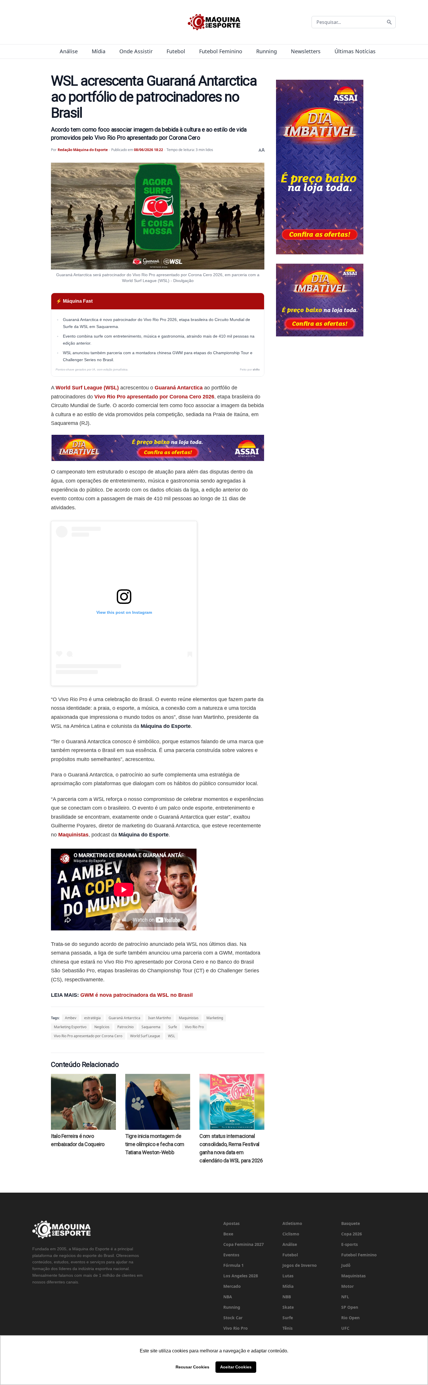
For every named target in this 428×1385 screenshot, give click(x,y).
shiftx (256, 369)
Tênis (287, 1328)
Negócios (101, 1026)
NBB (286, 1296)
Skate (288, 1307)
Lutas (287, 1275)
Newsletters (306, 51)
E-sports (349, 1244)
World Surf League (145, 1035)
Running (266, 51)
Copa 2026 (351, 1234)
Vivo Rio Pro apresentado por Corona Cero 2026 (154, 397)
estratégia (92, 1017)
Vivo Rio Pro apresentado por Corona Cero (88, 1035)
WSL (171, 1035)
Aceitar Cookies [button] (236, 1367)
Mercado (232, 1286)
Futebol (176, 51)
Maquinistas (73, 835)
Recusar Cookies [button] (192, 1367)
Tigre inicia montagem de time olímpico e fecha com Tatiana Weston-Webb (154, 1144)
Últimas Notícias (355, 51)
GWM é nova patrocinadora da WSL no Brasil (136, 995)
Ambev (70, 1017)
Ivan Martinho (159, 1017)
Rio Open (350, 1317)
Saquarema (151, 1026)
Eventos (231, 1255)
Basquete (350, 1223)
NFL (345, 1296)
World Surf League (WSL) (87, 388)
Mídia (98, 51)
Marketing (214, 1017)
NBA (227, 1296)
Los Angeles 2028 (240, 1275)
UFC (345, 1328)
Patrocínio (125, 1026)
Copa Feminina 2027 (243, 1244)
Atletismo (292, 1223)
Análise (69, 51)
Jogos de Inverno (299, 1265)
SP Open (349, 1307)
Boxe (228, 1234)
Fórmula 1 (233, 1265)
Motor (347, 1286)
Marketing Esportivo (70, 1026)
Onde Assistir (136, 51)
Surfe (172, 1026)
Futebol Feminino (220, 51)
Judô (346, 1265)
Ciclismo (290, 1234)
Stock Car (233, 1317)
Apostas (231, 1223)
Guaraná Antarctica (179, 388)
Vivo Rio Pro (194, 1026)
